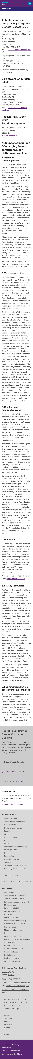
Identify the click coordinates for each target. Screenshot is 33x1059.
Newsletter (8, 791)
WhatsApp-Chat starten (14, 781)
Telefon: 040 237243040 (14, 772)
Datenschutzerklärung (16, 578)
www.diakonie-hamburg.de (17, 985)
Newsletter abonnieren (13, 805)
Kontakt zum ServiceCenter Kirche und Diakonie (15, 734)
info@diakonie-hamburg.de (19, 982)
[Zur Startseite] (6, 3)
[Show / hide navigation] (29, 3)
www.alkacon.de (8, 136)
